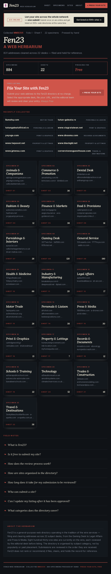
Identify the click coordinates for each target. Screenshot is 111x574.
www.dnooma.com (68, 135)
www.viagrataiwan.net (70, 127)
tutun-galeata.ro (67, 119)
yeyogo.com (12, 135)
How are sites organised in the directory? (32, 473)
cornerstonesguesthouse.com (74, 150)
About (79, 5)
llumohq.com (12, 119)
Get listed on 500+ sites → (89, 20)
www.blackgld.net (67, 143)
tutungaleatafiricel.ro (17, 127)
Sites (70, 5)
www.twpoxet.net (15, 143)
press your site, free (91, 567)
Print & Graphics (97, 128)
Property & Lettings (42, 143)
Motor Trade (46, 120)
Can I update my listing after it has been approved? (39, 501)
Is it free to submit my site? (24, 454)
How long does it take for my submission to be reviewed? (42, 482)
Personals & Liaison (96, 120)
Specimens (59, 5)
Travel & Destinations (98, 152)
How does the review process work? (29, 463)
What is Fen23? (17, 445)
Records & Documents (95, 136)
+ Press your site (96, 5)
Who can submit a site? (22, 491)
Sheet (47, 5)
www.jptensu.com (15, 150)
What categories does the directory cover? (33, 510)
